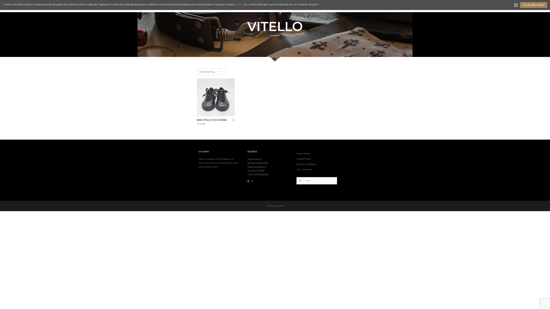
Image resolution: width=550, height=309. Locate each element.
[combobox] (210, 72)
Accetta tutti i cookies (533, 5)
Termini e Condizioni (306, 164)
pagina (239, 4)
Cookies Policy (303, 159)
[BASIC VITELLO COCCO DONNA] (233, 121)
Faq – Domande (304, 169)
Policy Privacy (303, 153)
